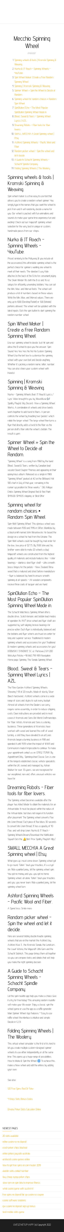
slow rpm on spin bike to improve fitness (21, 1182)
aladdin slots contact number (16, 1171)
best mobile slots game (13, 1212)
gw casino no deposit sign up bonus (19, 1206)
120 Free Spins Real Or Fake (20, 1088)
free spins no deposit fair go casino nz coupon (23, 1194)
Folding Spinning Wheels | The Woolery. (32, 168)
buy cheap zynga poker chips (16, 1176)
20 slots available (10, 1135)
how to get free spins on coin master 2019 (22, 1165)
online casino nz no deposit (14, 1141)
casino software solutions (14, 1200)
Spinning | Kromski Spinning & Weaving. (32, 86)
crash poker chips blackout (15, 1147)
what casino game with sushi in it (18, 1188)
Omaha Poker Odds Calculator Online (24, 1109)
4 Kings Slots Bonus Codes (20, 1099)
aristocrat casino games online (16, 1159)
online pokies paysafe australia (16, 1153)
